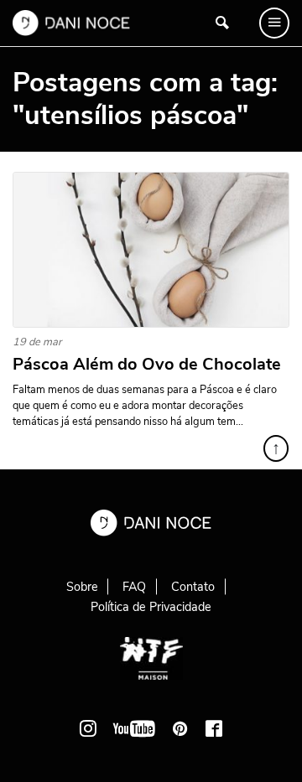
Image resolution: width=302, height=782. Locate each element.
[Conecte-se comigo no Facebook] (214, 728)
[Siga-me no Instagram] (88, 728)
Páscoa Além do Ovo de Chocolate (147, 365)
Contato (193, 586)
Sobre (82, 586)
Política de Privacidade (151, 606)
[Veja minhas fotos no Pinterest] (180, 728)
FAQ (134, 586)
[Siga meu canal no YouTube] (134, 728)
